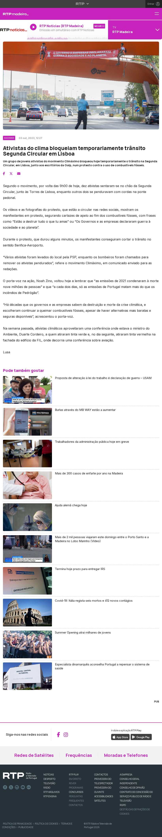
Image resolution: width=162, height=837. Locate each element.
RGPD (123, 805)
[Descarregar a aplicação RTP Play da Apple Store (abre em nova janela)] (120, 737)
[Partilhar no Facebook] (4, 173)
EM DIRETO (75, 779)
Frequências (79, 755)
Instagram (17, 787)
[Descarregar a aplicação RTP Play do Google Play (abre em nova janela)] (141, 737)
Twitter (11, 787)
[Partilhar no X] (11, 173)
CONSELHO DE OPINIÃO (132, 787)
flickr (29, 787)
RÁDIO (46, 787)
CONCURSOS (76, 792)
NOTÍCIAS (48, 774)
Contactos (76, 805)
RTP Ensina (50, 796)
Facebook (5, 787)
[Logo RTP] (20, 775)
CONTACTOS (101, 774)
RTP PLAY (74, 774)
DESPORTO (49, 779)
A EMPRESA (126, 774)
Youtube (23, 787)
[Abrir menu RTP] (81, 4)
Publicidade (25, 827)
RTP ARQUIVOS (51, 792)
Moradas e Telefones (126, 755)
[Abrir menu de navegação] (158, 14)
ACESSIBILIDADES (103, 796)
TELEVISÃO (49, 783)
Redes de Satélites (34, 755)
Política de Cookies (46, 823)
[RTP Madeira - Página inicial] (13, 14)
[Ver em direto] (13, 30)
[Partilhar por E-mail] (18, 173)
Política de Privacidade (17, 823)
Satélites (99, 800)
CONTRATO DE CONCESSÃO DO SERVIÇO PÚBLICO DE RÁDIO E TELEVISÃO (136, 796)
